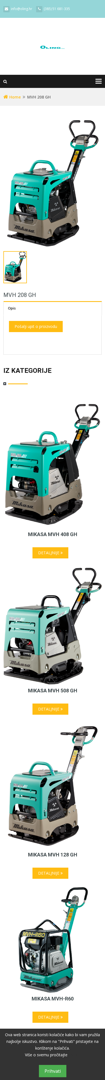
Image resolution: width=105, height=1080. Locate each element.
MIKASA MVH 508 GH (52, 690)
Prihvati (53, 1071)
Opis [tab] (12, 308)
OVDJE (74, 1054)
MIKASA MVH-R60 (53, 999)
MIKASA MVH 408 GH (52, 534)
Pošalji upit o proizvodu (36, 326)
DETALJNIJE (49, 552)
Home (14, 97)
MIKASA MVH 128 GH (52, 855)
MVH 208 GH (19, 295)
